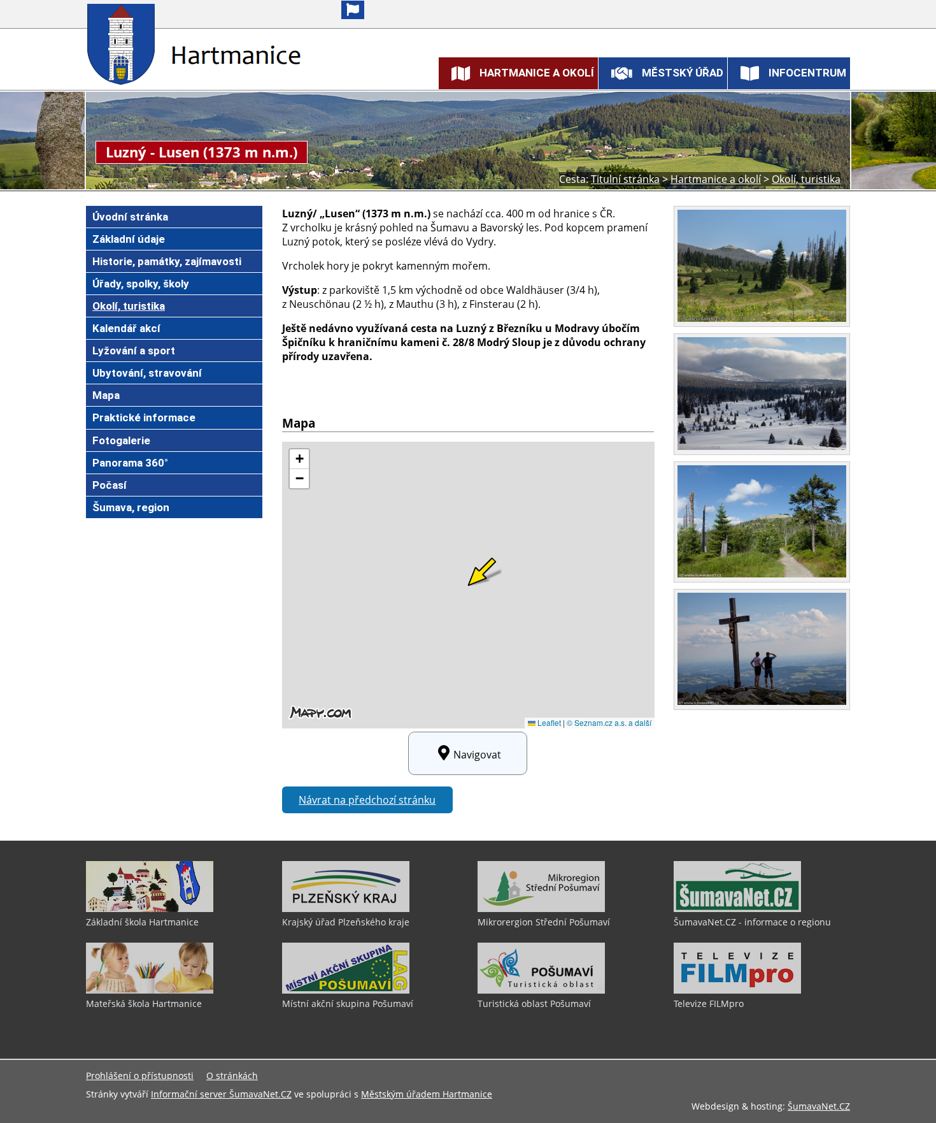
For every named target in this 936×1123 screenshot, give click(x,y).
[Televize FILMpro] (737, 990)
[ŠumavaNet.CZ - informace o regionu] (737, 909)
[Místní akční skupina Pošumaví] (345, 990)
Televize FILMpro (709, 1003)
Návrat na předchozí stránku (367, 800)
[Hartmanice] (124, 44)
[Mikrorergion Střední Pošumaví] (541, 909)
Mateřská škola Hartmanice (144, 1003)
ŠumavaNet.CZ (819, 1106)
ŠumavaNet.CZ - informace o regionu (752, 922)
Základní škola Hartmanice (142, 922)
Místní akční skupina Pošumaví (347, 1003)
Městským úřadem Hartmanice (426, 1094)
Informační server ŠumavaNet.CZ (221, 1094)
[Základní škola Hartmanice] (149, 909)
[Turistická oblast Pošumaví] (541, 990)
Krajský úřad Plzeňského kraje (345, 922)
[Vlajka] (352, 10)
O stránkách (232, 1075)
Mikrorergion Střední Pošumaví (544, 922)
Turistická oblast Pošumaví (534, 1003)
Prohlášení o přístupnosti (140, 1075)
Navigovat (477, 755)
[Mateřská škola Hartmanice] (149, 990)
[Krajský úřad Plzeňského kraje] (345, 909)
